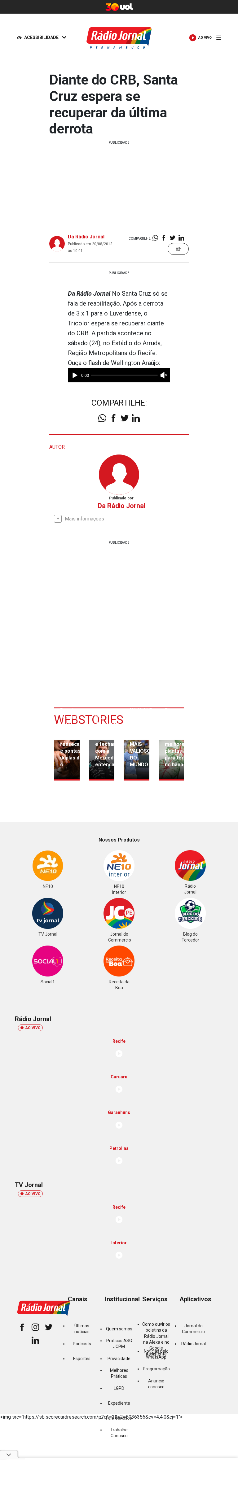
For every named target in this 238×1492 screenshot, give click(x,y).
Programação (156, 1368)
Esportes (81, 1358)
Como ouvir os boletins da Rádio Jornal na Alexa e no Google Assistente (156, 1339)
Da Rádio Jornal (86, 237)
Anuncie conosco (156, 1383)
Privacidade (119, 1358)
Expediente (119, 1403)
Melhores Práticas (119, 1373)
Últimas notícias (82, 1328)
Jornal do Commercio (193, 1328)
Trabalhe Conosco (119, 1432)
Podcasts (82, 1343)
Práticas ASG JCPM (119, 1343)
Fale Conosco (119, 1418)
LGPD (119, 1388)
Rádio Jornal (193, 1343)
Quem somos (119, 1328)
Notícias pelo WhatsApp (156, 1354)
